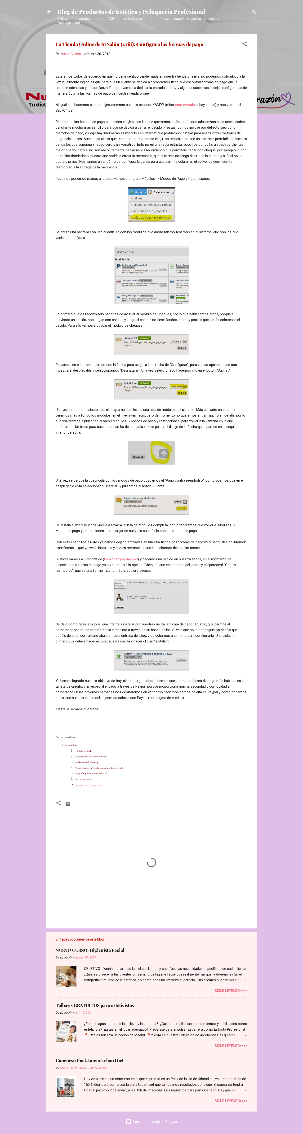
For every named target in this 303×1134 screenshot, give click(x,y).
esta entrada (185, 105)
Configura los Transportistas (88, 785)
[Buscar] (254, 13)
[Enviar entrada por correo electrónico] (68, 805)
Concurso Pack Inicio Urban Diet (90, 1060)
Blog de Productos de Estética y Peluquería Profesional (131, 11)
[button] (244, 44)
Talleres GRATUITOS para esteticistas (95, 1005)
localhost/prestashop (121, 559)
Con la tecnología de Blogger (154, 1122)
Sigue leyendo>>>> (231, 991)
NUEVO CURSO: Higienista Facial (90, 950)
